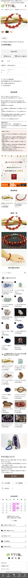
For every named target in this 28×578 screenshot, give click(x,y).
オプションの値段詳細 (7, 79)
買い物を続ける (7, 85)
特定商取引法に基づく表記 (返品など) (12, 81)
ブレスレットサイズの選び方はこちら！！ (10, 119)
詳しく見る (14, 476)
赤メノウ (3, 124)
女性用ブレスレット (10, 69)
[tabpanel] (14, 21)
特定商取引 (5, 566)
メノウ (8, 71)
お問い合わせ (8, 56)
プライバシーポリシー (5, 569)
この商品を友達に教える (9, 83)
